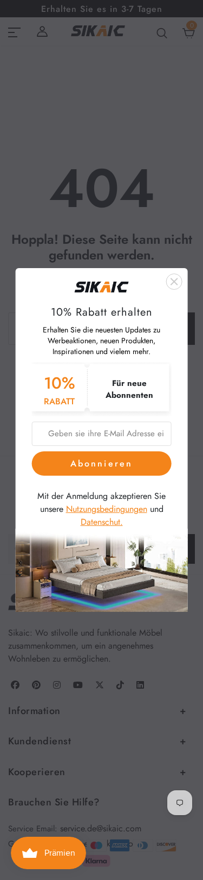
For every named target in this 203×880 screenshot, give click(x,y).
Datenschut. (102, 522)
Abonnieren (101, 463)
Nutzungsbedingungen (106, 509)
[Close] (174, 282)
